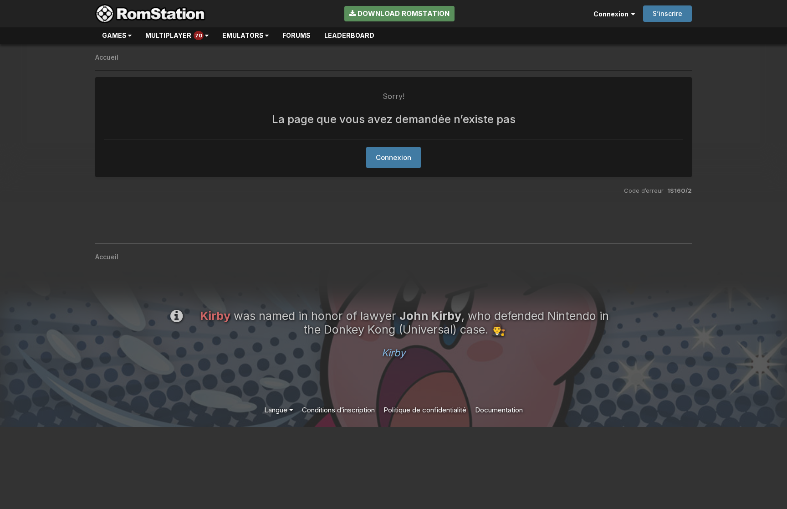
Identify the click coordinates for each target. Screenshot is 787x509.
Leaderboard (349, 35)
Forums (296, 35)
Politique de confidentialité (424, 410)
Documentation (499, 410)
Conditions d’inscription (338, 410)
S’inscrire (667, 13)
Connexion (612, 14)
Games (115, 35)
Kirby (393, 353)
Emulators (243, 35)
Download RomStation (403, 13)
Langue (276, 410)
